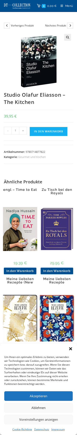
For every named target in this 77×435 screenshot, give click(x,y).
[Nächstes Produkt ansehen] (70, 26)
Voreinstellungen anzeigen (38, 419)
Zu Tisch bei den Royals (57, 191)
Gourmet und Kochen (32, 157)
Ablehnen (38, 408)
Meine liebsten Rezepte (57, 280)
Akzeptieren (38, 396)
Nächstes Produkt (55, 25)
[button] (70, 349)
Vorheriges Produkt (22, 25)
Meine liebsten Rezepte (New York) (20, 282)
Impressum (58, 429)
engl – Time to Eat (20, 189)
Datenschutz (41, 429)
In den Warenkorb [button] (20, 271)
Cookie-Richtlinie (22, 429)
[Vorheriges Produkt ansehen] (7, 26)
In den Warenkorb (48, 131)
